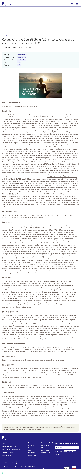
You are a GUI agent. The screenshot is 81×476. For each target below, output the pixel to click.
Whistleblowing (45, 453)
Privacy (30, 448)
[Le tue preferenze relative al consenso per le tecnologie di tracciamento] (2, 473)
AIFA (26, 429)
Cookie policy (45, 450)
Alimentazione (7, 452)
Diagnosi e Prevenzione (11, 449)
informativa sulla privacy (70, 450)
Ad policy (44, 448)
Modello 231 (31, 450)
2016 (19, 62)
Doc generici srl (22, 60)
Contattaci (31, 445)
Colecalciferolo (22, 57)
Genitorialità (6, 455)
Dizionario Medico (9, 446)
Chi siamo (31, 443)
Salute (4, 443)
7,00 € (19, 65)
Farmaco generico (22, 54)
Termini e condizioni (47, 443)
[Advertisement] (40, 21)
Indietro (8, 35)
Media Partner (32, 455)
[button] (40, 85)
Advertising (31, 453)
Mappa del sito (45, 445)
